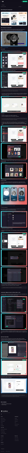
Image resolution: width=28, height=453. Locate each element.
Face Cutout (2, 430)
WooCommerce (17, 424)
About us (2, 437)
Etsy (15, 422)
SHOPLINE (16, 419)
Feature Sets (3, 418)
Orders (2, 422)
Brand (2, 440)
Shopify (16, 418)
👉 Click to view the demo (4, 47)
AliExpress (16, 421)
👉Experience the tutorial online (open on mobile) (8, 205)
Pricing (2, 424)
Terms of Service (8, 451)
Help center (16, 437)
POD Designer (3, 421)
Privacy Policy (2, 451)
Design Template (3, 419)
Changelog (2, 425)
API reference (17, 440)
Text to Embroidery (3, 433)
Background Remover (4, 429)
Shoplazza (16, 425)
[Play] (14, 39)
